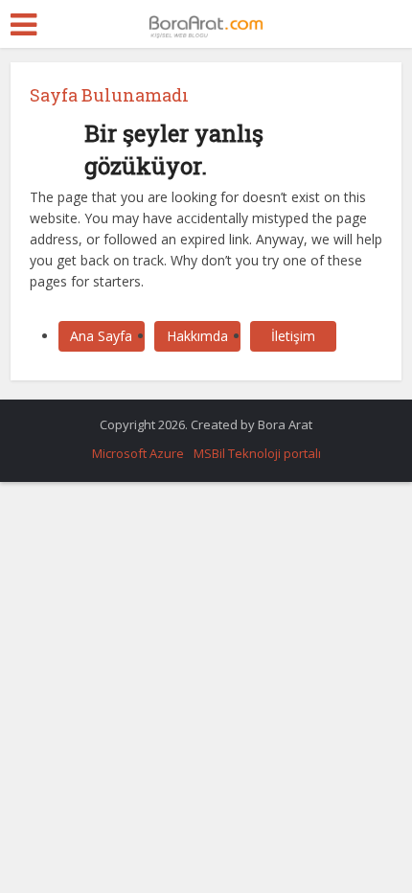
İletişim (293, 336)
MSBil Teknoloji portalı (257, 453)
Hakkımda (197, 336)
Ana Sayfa (101, 336)
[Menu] (23, 25)
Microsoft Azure (138, 453)
